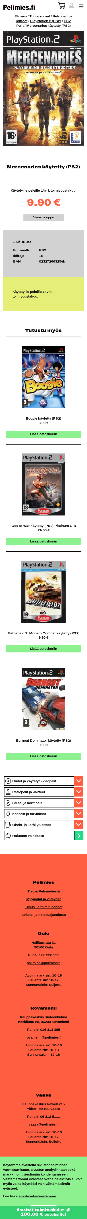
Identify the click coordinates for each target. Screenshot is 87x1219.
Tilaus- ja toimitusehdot (43, 907)
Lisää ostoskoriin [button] (43, 434)
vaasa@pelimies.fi (43, 1124)
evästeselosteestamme (37, 1196)
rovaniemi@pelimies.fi (43, 1037)
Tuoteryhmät (39, 16)
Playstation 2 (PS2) (45, 21)
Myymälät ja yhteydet (43, 899)
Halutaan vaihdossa (28, 836)
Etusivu (21, 16)
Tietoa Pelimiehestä (43, 891)
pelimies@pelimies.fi (43, 963)
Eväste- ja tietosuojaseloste (43, 915)
